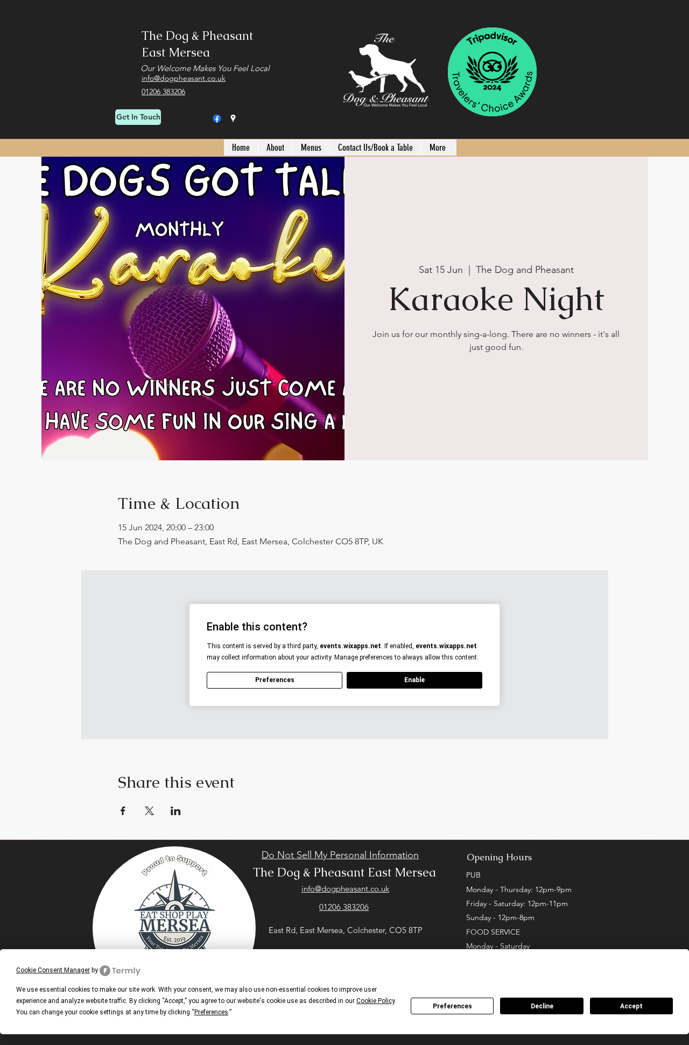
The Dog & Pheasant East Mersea (344, 872)
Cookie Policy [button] (375, 1001)
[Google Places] (233, 118)
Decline (542, 1006)
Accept (631, 1006)
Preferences (452, 1006)
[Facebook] (217, 118)
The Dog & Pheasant (197, 36)
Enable (414, 680)
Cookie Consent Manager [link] (53, 970)
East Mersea (176, 52)
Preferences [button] (211, 1012)
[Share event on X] (149, 810)
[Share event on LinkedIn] (176, 810)
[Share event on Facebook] (123, 810)
